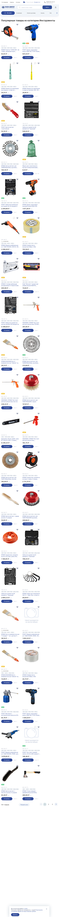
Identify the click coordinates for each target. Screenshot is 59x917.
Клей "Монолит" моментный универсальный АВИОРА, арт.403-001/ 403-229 (30, 284)
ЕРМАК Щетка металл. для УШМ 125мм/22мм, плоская (8, 478)
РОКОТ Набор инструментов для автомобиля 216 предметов (10, 323)
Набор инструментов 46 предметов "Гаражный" (29, 128)
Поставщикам (5, 2)
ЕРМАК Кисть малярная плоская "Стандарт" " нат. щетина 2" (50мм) (10, 635)
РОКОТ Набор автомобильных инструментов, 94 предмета (9, 205)
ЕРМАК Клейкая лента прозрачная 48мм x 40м (29, 675)
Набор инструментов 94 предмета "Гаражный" (8, 594)
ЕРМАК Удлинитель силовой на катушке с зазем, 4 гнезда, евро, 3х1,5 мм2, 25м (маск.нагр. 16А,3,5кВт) (31, 478)
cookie (25, 908)
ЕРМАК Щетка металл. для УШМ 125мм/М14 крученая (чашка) (30, 517)
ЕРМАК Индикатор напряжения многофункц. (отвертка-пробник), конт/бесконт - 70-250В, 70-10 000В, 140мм (10, 89)
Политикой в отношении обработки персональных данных (27, 910)
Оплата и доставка (31, 13)
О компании (19, 13)
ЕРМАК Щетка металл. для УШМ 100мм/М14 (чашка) (30, 400)
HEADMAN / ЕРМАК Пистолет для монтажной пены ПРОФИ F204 (30, 323)
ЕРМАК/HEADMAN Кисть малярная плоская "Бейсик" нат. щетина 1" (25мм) (10, 675)
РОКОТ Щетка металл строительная (7, 128)
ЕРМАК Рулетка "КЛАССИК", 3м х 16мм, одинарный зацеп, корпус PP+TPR (10, 50)
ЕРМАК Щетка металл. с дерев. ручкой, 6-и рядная (10, 516)
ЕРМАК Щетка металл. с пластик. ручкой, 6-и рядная (9, 791)
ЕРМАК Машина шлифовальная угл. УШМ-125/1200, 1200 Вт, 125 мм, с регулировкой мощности (9, 246)
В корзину (7, 57)
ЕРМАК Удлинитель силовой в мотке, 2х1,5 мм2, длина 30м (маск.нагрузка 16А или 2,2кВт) (9, 555)
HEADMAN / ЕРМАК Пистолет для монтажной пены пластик (9, 400)
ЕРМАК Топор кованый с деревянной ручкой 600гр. (29, 791)
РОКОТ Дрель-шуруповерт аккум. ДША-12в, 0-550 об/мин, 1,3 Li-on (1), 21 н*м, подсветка (31, 714)
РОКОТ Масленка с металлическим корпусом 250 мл (9, 714)
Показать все (24, 804)
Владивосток (37, 2)
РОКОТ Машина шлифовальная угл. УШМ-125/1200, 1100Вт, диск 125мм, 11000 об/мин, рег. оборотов (10, 753)
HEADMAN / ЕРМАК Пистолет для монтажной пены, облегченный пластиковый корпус (30, 439)
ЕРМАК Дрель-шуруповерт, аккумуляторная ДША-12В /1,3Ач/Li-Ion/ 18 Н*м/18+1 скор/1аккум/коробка (30, 205)
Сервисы (12, 2)
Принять (15, 914)
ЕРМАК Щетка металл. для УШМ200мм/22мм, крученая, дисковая (30, 362)
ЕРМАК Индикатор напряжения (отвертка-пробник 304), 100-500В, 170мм (31, 89)
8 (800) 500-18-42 (50, 1)
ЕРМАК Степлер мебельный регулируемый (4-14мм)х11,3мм (10, 284)
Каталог (9, 13)
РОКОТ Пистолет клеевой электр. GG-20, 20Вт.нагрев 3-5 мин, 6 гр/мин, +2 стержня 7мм (31, 753)
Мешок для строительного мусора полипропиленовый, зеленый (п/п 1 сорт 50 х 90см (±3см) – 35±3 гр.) (30, 166)
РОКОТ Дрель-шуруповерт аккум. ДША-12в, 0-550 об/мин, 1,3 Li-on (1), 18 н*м (31, 50)
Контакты (18, 2)
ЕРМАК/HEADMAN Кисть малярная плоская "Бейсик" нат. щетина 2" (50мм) (10, 362)
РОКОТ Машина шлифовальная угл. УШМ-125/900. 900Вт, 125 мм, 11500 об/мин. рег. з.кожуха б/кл (31, 635)
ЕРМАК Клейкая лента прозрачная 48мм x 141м (29, 246)
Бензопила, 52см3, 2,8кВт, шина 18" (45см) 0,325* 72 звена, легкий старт (10, 439)
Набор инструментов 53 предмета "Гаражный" (29, 555)
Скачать (42, 13)
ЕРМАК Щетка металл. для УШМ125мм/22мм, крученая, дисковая (9, 166)
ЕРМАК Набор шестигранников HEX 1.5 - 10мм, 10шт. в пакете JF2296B (31, 594)
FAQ (50, 13)
